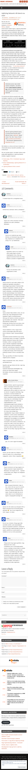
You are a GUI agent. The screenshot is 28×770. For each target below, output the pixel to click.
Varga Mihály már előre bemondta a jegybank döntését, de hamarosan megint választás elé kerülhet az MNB (16, 702)
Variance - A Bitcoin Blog (6, 1)
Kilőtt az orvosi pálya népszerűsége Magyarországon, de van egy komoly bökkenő (16, 683)
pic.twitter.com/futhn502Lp (14, 138)
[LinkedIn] (27, 1)
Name (3, 587)
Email (3, 592)
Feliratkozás (6, 722)
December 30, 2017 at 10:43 (15, 464)
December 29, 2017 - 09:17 (15, 17)
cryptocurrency (13, 19)
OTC (18, 19)
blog (7, 19)
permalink (22, 176)
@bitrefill (16, 135)
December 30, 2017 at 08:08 (15, 381)
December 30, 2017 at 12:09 (14, 503)
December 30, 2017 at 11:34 (16, 438)
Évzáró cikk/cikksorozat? (6, 182)
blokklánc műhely (14, 175)
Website (3, 597)
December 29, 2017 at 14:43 (17, 266)
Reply (23, 200)
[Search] (25, 615)
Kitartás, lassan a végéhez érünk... (10, 744)
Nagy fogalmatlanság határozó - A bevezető (12, 742)
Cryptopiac (9, 306)
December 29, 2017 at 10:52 (14, 195)
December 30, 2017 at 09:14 (14, 449)
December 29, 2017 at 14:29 (17, 248)
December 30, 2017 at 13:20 (14, 520)
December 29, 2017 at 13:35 (14, 279)
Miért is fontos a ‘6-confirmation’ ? (14, 644)
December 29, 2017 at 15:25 (14, 307)
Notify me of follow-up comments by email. (13, 601)
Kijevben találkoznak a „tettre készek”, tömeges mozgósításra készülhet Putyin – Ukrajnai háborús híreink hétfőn (16, 676)
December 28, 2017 (10, 142)
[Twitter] (22, 1)
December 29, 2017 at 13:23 (15, 217)
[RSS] (25, 1)
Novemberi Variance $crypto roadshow (11, 738)
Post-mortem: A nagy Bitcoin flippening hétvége (13, 740)
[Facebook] (20, 1)
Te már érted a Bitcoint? (19, 66)
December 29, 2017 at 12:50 (14, 206)
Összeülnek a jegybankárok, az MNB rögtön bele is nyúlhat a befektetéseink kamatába (16, 695)
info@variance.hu (11, 632)
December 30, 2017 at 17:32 (16, 482)
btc (18, 175)
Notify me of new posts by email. (11, 603)
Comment (4, 576)
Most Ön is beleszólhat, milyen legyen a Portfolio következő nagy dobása (15, 689)
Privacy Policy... (3, 634)
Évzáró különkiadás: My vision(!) (20, 182)
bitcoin (4, 19)
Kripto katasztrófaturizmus (16, 649)
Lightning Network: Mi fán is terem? (11, 166)
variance (6, 17)
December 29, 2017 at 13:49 (16, 232)
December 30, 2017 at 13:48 (15, 539)
